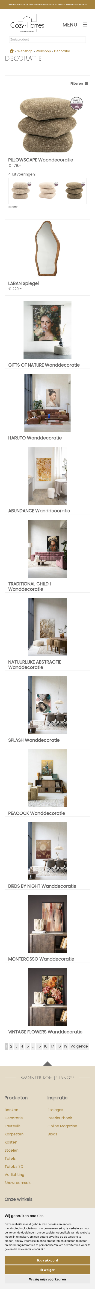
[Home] (11, 51)
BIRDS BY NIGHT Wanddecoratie (42, 886)
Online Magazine (62, 1126)
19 (65, 1046)
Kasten (11, 1142)
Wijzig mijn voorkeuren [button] (47, 1279)
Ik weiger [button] (47, 1270)
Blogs (52, 1134)
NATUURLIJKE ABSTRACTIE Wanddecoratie (34, 665)
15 (39, 1046)
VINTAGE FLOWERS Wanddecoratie (45, 1032)
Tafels (10, 1158)
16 (46, 1046)
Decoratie (14, 1118)
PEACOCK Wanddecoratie (36, 813)
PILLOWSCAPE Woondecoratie (40, 160)
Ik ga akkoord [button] (47, 1260)
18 (59, 1046)
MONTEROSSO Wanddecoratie (41, 959)
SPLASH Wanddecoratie (34, 740)
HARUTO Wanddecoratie (35, 438)
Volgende (79, 1046)
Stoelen (11, 1150)
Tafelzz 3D (14, 1166)
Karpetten (14, 1134)
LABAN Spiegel (23, 283)
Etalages (55, 1110)
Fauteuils (13, 1126)
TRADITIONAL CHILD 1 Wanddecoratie (29, 586)
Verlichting (14, 1174)
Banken (11, 1110)
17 (52, 1046)
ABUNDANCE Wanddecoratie (39, 511)
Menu (69, 24)
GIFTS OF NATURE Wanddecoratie (44, 365)
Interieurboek (60, 1118)
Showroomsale (18, 1182)
